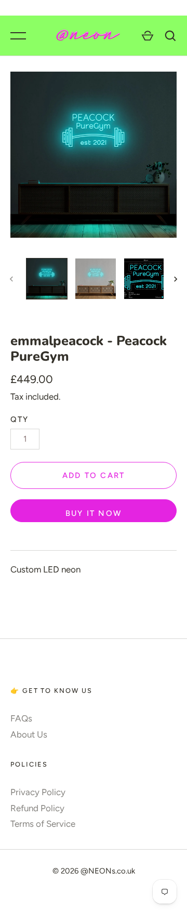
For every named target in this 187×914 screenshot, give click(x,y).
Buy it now (93, 513)
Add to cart (93, 475)
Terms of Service (42, 823)
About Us (28, 734)
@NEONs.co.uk (108, 871)
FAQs (21, 718)
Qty (19, 419)
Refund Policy (37, 808)
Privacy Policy (37, 792)
